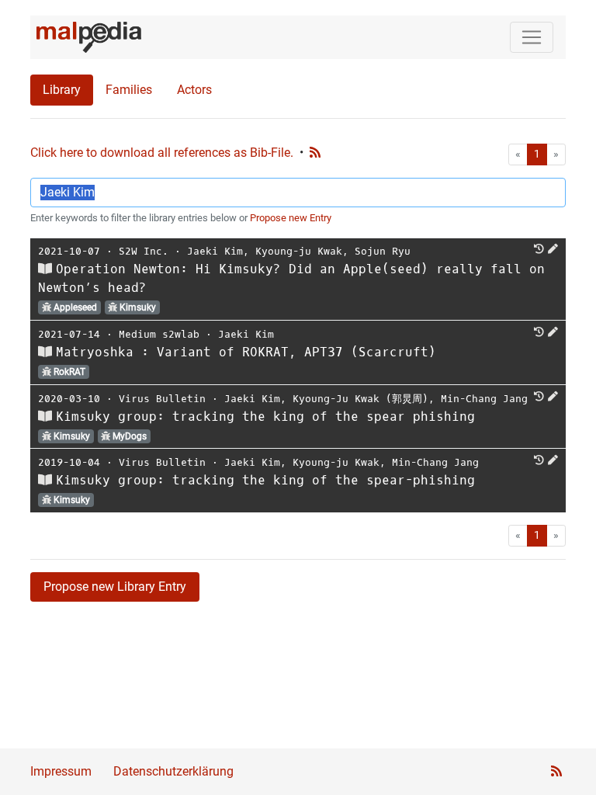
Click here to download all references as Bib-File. (161, 152)
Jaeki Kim (215, 251)
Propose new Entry (290, 218)
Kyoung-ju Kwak (298, 251)
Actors (194, 89)
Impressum (61, 771)
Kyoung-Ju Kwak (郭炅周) (360, 398)
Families (129, 89)
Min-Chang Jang (484, 398)
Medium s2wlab (159, 334)
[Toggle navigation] (531, 37)
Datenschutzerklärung (173, 771)
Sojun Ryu (383, 251)
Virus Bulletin (162, 398)
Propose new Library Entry (114, 586)
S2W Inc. (143, 251)
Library (62, 89)
